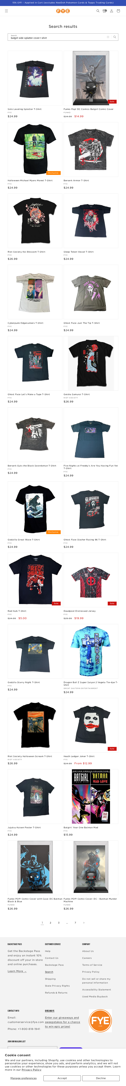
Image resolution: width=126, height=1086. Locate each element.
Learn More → (17, 971)
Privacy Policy (31, 1069)
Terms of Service (92, 965)
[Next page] (83, 922)
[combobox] (63, 37)
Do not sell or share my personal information (96, 981)
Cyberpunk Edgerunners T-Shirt (25, 323)
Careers (87, 958)
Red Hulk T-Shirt (17, 611)
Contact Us (51, 958)
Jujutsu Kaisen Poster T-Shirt (24, 827)
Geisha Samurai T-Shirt (77, 394)
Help (48, 951)
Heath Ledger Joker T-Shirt (79, 756)
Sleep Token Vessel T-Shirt (79, 252)
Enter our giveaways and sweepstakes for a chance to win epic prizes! (62, 1022)
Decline (101, 1078)
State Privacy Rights (57, 986)
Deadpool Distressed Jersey (80, 611)
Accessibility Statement (96, 989)
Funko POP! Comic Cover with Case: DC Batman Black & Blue (35, 900)
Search (49, 972)
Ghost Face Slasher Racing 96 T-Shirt (85, 540)
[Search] (114, 37)
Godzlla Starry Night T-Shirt (24, 682)
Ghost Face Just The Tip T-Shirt (82, 323)
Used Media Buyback (95, 996)
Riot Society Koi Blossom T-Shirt (26, 252)
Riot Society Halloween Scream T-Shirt (30, 756)
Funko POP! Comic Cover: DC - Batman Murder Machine (90, 900)
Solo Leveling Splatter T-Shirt (25, 109)
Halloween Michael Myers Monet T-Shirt (30, 180)
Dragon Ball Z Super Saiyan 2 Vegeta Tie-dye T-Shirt (91, 683)
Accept (62, 1078)
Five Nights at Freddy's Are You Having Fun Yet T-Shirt (91, 467)
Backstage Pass (54, 965)
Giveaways (49, 1010)
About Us (88, 951)
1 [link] (42, 922)
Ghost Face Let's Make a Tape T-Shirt (29, 394)
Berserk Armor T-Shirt (76, 180)
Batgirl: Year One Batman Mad (81, 827)
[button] (6, 11)
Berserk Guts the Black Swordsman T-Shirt (32, 466)
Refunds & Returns (56, 992)
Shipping (50, 979)
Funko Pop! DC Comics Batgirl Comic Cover (89, 109)
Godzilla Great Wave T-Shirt (24, 540)
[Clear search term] (108, 37)
